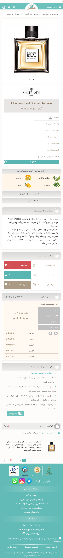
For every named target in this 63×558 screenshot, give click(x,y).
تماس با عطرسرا (31, 547)
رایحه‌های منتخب (31, 512)
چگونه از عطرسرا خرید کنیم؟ (31, 499)
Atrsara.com (36, 556)
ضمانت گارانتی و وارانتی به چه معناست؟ (31, 504)
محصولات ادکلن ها (41, 14)
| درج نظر (13, 413)
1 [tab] (33, 79)
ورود (55, 7)
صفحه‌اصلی (54, 14)
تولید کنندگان (31, 495)
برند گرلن (28, 14)
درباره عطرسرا (12, 547)
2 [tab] (29, 79)
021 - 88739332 (32, 525)
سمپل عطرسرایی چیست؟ (31, 508)
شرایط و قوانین (51, 547)
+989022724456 (33, 534)
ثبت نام (49, 7)
